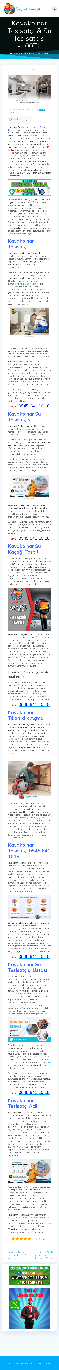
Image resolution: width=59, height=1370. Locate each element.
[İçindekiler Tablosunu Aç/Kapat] (25, 120)
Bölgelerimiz (29, 70)
